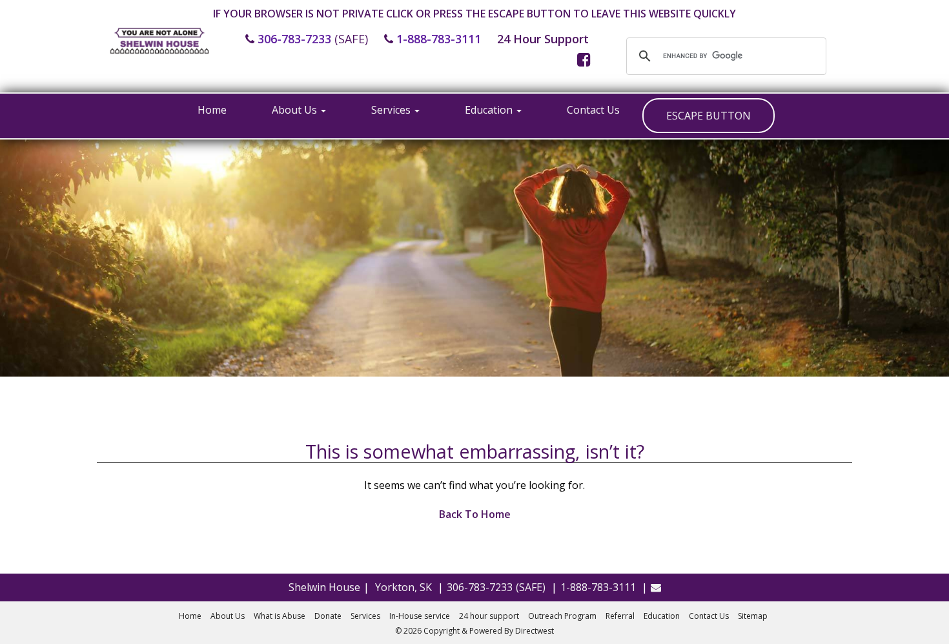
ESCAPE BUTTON (708, 116)
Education (490, 110)
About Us (296, 110)
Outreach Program (562, 615)
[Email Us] (656, 587)
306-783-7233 (294, 39)
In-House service (419, 615)
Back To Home (475, 514)
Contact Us (593, 110)
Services (392, 110)
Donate (328, 615)
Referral (620, 615)
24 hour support (489, 615)
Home (212, 110)
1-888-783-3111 (438, 39)
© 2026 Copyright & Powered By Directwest (474, 630)
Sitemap (753, 615)
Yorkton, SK (403, 587)
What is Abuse (279, 615)
